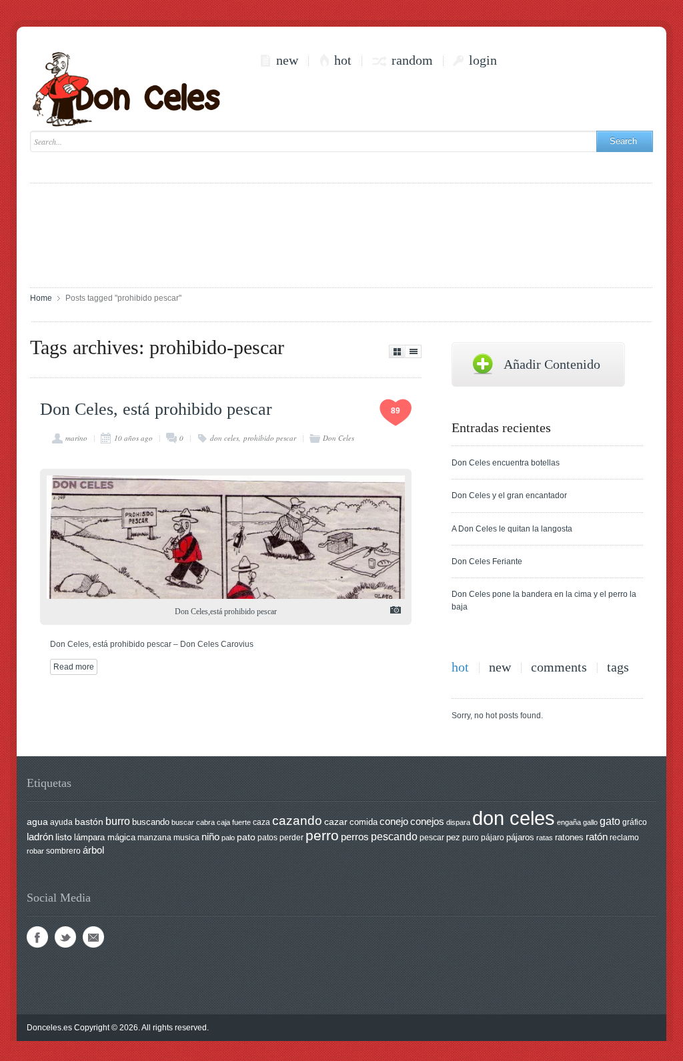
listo (63, 837)
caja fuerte (234, 822)
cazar (336, 822)
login (483, 60)
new (287, 60)
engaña (569, 822)
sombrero (63, 851)
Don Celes (338, 438)
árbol (93, 850)
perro (322, 835)
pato (246, 837)
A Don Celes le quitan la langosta (512, 529)
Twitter (65, 937)
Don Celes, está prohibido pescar (156, 409)
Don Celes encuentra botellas (506, 462)
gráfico (634, 822)
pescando (394, 836)
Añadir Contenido (552, 364)
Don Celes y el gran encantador (509, 495)
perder (291, 838)
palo (228, 838)
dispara (458, 822)
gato (610, 821)
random (412, 60)
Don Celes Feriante (487, 561)
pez (453, 837)
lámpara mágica (104, 837)
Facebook (37, 937)
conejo (394, 821)
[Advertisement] (341, 234)
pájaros (520, 837)
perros (355, 836)
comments (559, 667)
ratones (569, 837)
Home (41, 298)
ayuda (61, 822)
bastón (89, 822)
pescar (432, 837)
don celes (224, 438)
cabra (205, 822)
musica (186, 837)
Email (93, 937)
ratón (597, 837)
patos (267, 837)
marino (76, 438)
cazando (297, 820)
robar (35, 851)
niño (210, 836)
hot (343, 60)
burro (117, 821)
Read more (73, 667)
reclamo (624, 838)
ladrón (40, 836)
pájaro (492, 837)
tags (618, 667)
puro (470, 837)
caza (261, 822)
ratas (544, 838)
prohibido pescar (269, 438)
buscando (150, 822)
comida (364, 822)
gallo (590, 822)
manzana (154, 837)
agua (37, 821)
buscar (182, 822)
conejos (427, 821)
